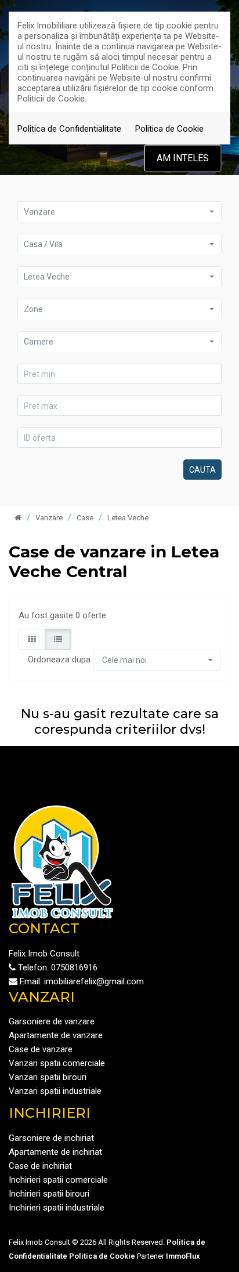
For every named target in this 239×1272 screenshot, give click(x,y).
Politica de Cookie (169, 129)
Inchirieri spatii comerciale (58, 1180)
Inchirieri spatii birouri (49, 1193)
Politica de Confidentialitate (69, 129)
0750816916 (74, 967)
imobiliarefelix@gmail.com (94, 981)
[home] (18, 517)
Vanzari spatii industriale (55, 1091)
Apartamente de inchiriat (55, 1152)
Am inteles (183, 158)
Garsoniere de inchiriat (51, 1138)
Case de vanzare (41, 1049)
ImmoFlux (183, 1256)
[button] (119, 211)
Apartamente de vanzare (56, 1035)
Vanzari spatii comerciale (57, 1063)
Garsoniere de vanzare (52, 1021)
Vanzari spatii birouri (47, 1077)
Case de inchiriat (40, 1166)
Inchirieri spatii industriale (56, 1207)
